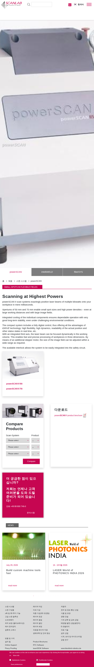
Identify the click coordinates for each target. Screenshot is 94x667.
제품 (10, 281)
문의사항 (31, 513)
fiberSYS (78, 272)
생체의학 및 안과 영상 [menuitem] (41, 633)
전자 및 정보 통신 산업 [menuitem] (69, 610)
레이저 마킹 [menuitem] (37, 606)
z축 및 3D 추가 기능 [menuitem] (12, 613)
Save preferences (17, 664)
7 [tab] (48, 596)
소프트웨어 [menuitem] (9, 620)
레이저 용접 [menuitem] (37, 620)
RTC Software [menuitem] (38, 645)
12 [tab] (60, 596)
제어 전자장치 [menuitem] (10, 626)
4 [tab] (41, 596)
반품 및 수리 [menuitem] (10, 638)
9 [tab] (53, 596)
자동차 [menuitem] (63, 606)
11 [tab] (58, 596)
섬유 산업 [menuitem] (64, 633)
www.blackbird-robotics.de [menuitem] (71, 648)
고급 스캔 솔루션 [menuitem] (11, 616)
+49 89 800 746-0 (18, 506)
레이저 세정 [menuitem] (37, 626)
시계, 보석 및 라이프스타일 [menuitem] (71, 636)
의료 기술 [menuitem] (64, 630)
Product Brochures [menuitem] (40, 642)
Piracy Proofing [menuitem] (11, 648)
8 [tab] (50, 596)
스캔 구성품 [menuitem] (9, 610)
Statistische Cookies (18, 660)
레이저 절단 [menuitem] (37, 623)
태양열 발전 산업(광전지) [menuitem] (70, 623)
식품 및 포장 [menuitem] (65, 613)
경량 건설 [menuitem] (64, 616)
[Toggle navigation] (89, 4)
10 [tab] (55, 596)
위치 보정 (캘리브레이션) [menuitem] (14, 623)
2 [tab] (36, 596)
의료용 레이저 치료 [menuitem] (40, 630)
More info (16, 655)
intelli (47, 272)
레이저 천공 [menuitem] (37, 616)
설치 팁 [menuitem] (8, 642)
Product (35, 435)
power (16, 272)
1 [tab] (33, 596)
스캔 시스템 (21, 281)
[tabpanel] (23, 561)
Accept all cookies (44, 664)
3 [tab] (38, 596)
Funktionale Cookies (46, 660)
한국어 (81, 4)
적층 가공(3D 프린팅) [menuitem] (41, 613)
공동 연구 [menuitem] (64, 640)
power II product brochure (68, 415)
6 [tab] (46, 596)
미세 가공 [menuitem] (36, 610)
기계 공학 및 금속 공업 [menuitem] (69, 620)
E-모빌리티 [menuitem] (65, 626)
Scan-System (12, 435)
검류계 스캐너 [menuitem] (10, 630)
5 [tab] (43, 596)
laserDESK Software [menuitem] (41, 648)
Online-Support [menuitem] (11, 645)
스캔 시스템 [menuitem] (9, 606)
